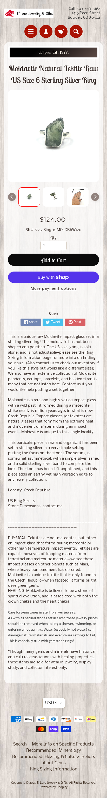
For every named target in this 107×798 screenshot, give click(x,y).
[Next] (95, 197)
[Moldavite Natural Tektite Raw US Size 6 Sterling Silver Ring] (29, 197)
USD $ (51, 703)
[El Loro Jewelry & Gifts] (29, 13)
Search (20, 744)
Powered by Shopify (54, 787)
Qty (53, 238)
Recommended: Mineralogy (53, 750)
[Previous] (12, 197)
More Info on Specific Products (63, 744)
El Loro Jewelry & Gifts (52, 782)
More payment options (54, 289)
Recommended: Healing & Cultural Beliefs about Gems (53, 760)
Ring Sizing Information (53, 769)
